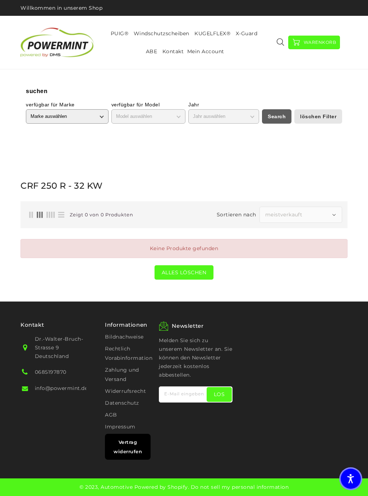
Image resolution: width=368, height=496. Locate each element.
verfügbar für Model (135, 104)
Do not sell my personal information (240, 487)
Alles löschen (184, 272)
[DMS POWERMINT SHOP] (57, 42)
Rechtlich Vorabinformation (128, 353)
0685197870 (50, 372)
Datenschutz (122, 403)
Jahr (193, 104)
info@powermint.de (61, 388)
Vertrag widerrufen (128, 446)
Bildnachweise (124, 337)
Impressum (120, 426)
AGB (111, 415)
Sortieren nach (236, 214)
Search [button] (277, 116)
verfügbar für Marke (50, 104)
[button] (350, 478)
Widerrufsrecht (125, 391)
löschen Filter (318, 116)
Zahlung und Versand (122, 374)
